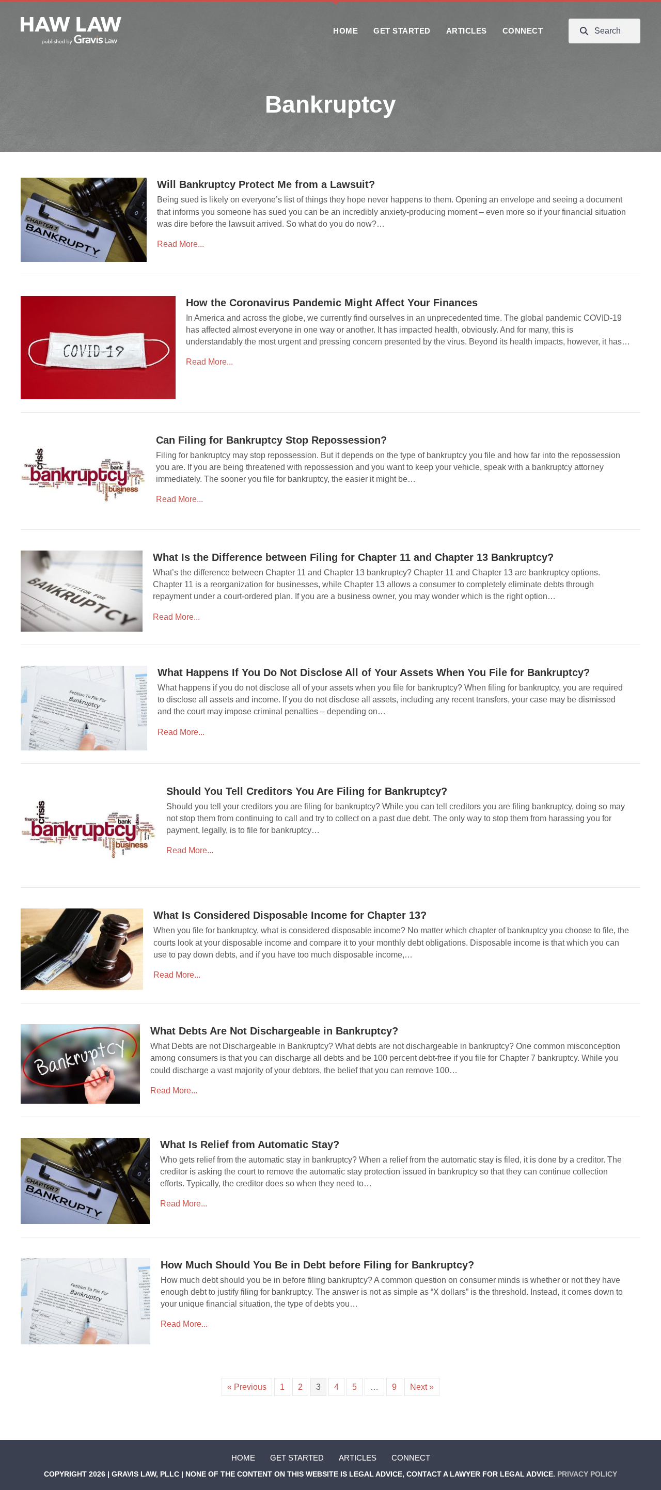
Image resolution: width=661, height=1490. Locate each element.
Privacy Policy (587, 1474)
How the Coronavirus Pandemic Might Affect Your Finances (332, 302)
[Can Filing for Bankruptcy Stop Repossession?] (83, 474)
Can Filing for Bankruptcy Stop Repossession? (271, 440)
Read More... (180, 244)
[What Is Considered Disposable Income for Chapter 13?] (82, 948)
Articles (357, 1457)
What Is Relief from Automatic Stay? (249, 1144)
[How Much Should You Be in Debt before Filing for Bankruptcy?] (85, 1300)
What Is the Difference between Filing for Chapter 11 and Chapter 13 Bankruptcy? (353, 557)
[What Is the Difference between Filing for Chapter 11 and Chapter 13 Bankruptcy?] (82, 590)
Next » (422, 1387)
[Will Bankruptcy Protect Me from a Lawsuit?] (84, 219)
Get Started (297, 1457)
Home (243, 1457)
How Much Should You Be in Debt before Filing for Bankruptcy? (317, 1265)
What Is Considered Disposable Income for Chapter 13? (290, 915)
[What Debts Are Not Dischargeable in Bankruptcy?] (80, 1063)
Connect (410, 1457)
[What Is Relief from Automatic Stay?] (85, 1180)
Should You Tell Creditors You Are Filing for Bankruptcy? (306, 791)
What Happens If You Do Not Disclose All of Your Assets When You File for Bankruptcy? (374, 672)
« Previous (246, 1387)
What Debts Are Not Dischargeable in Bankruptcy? (274, 1031)
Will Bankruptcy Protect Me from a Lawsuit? (266, 184)
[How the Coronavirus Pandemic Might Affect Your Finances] (98, 346)
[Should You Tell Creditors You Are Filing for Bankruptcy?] (88, 828)
